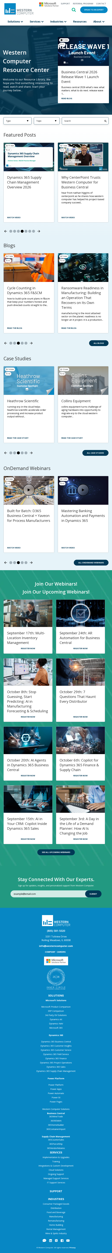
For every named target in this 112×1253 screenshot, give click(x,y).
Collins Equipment (76, 400)
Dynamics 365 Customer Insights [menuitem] (56, 1045)
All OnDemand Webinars (91, 562)
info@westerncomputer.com (56, 946)
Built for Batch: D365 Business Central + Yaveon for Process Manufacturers (28, 515)
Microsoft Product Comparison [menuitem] (56, 1006)
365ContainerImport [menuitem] (55, 1129)
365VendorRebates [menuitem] (56, 1148)
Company (50, 951)
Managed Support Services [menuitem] (56, 1178)
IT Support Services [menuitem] (56, 1182)
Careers (61, 951)
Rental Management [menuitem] (56, 1229)
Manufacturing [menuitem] (56, 1216)
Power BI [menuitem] (56, 1097)
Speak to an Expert (94, 9)
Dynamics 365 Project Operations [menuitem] (56, 1062)
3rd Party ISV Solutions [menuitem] (56, 1015)
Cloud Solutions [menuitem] (56, 1170)
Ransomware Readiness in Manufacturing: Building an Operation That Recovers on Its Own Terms (82, 298)
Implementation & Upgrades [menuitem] (56, 1157)
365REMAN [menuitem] (56, 1120)
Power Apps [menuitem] (56, 1089)
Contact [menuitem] (101, 3)
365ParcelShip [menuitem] (56, 1144)
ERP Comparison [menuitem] (56, 1011)
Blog (44, 1240)
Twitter (56, 1240)
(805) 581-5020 (56, 930)
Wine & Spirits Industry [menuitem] (56, 1233)
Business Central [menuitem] (56, 1113)
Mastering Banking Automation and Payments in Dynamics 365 (83, 515)
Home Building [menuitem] (56, 1225)
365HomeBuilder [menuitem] (56, 1125)
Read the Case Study (17, 438)
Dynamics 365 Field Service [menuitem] (56, 1054)
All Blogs (99, 343)
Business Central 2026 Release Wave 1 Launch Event (80, 77)
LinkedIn (50, 1240)
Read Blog (66, 98)
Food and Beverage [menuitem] (56, 1212)
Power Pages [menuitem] (56, 1101)
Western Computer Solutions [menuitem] (56, 1109)
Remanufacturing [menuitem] (56, 1220)
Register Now (28, 648)
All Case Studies (95, 453)
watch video (68, 217)
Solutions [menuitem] (14, 21)
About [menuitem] (97, 21)
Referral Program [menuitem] (83, 3)
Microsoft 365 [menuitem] (56, 1027)
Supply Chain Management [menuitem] (56, 1136)
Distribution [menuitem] (56, 1208)
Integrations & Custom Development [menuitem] (56, 1165)
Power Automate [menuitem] (56, 1093)
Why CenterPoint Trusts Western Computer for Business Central (80, 182)
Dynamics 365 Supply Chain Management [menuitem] (56, 1071)
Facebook (62, 1240)
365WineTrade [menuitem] (56, 1116)
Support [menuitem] (65, 3)
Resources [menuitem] (79, 21)
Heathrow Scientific (23, 400)
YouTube (68, 1240)
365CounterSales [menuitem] (56, 1139)
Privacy (72, 1247)
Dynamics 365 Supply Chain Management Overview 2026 (24, 182)
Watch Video (14, 547)
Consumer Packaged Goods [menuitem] (56, 1203)
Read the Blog (14, 328)
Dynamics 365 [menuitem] (56, 1035)
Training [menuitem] (56, 1161)
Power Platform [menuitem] (56, 1078)
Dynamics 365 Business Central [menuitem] (56, 1041)
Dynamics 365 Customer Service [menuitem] (56, 1050)
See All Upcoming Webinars (56, 852)
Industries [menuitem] (57, 21)
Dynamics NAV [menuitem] (56, 1023)
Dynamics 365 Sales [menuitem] (56, 1066)
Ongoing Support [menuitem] (56, 1174)
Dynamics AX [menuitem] (56, 1019)
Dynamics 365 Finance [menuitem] (56, 1058)
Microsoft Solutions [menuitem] (56, 1000)
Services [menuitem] (35, 21)
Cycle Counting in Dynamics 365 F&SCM (24, 290)
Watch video (14, 217)
